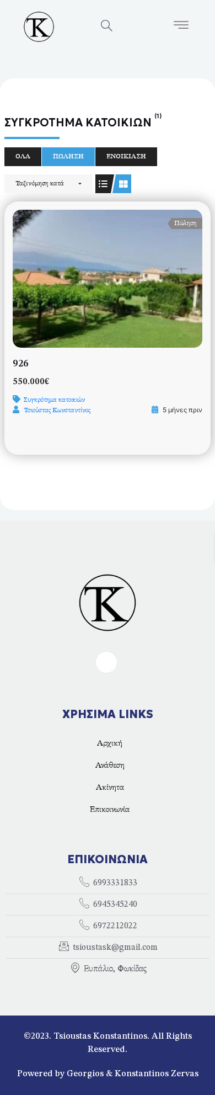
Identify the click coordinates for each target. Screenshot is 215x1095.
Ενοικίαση (126, 156)
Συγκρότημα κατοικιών (54, 400)
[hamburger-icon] (181, 26)
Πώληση (68, 156)
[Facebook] (106, 662)
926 (21, 364)
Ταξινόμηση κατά (39, 183)
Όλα (22, 156)
